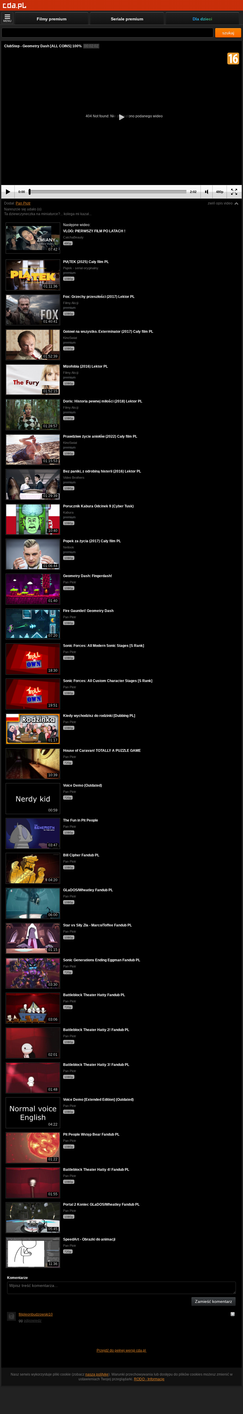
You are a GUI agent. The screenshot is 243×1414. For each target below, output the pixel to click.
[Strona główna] (14, 5)
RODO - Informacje (149, 1379)
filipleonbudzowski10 (36, 1314)
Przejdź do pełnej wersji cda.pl (122, 1350)
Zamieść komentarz (213, 1301)
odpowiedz (32, 1321)
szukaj (228, 32)
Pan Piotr (23, 203)
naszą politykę (96, 1374)
